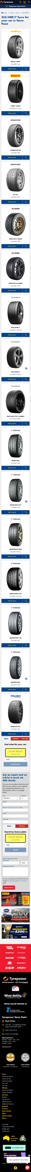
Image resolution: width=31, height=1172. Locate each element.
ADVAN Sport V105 (15, 638)
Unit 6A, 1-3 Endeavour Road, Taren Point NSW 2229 (15, 1026)
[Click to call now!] (20, 2)
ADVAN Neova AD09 (15, 549)
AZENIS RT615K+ (15, 726)
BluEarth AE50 (15, 682)
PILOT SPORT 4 (15, 372)
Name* (5, 802)
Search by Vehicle (7, 1076)
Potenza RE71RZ (15, 150)
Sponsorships (7, 1116)
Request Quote (8, 887)
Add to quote (12, 69)
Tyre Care (5, 1083)
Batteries (4, 1097)
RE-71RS (15, 194)
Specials (5, 1106)
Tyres (4, 1074)
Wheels (4, 1088)
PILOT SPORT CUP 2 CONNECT (15, 416)
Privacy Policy (11, 881)
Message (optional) (8, 866)
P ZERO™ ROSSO (15, 106)
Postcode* (6, 819)
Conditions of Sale (22, 1163)
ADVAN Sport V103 (15, 593)
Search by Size (6, 1079)
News (4, 1118)
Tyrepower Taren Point (16, 6)
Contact (5, 1109)
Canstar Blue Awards (8, 1127)
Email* (5, 813)
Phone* (12, 808)
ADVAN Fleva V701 (15, 505)
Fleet (4, 1113)
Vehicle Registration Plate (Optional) (10, 859)
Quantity (23, 796)
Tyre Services (6, 1099)
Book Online (6, 1111)
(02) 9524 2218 (11, 1030)
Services (5, 1095)
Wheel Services (6, 1102)
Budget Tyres (6, 1129)
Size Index (5, 1124)
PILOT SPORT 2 (15, 327)
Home (5, 13)
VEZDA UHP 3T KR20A (15, 239)
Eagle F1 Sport (15, 61)
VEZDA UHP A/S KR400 (15, 283)
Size (4, 796)
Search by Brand (7, 1081)
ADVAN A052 (15, 460)
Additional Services (8, 1104)
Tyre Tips (4, 1085)
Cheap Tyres (5, 1131)
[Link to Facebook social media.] (15, 1168)
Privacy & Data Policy (12, 1163)
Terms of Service (22, 881)
